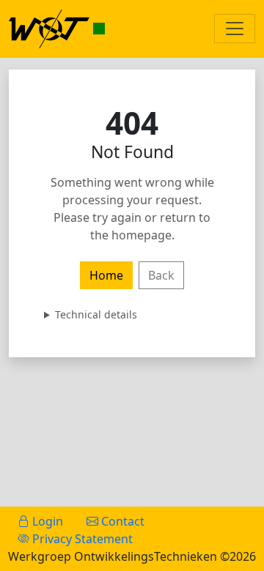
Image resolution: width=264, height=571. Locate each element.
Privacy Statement (81, 539)
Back (161, 275)
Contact (121, 521)
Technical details (96, 314)
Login (46, 521)
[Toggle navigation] (234, 28)
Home (106, 275)
